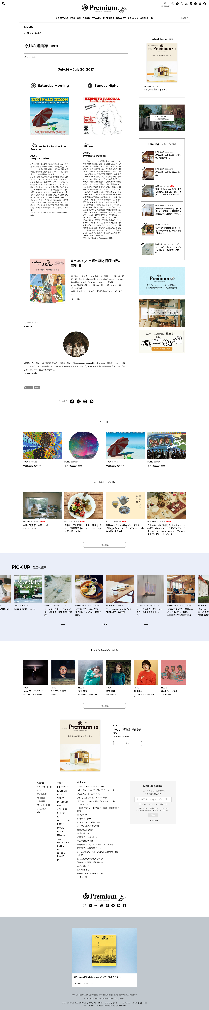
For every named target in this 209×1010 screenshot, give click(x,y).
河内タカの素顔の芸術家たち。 (91, 862)
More (105, 544)
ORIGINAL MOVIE (62, 855)
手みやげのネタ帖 (85, 840)
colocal (134, 1003)
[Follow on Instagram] (172, 3)
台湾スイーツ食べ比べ (87, 837)
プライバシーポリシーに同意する (154, 804)
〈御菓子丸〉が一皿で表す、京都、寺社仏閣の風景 (98, 809)
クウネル (114, 1003)
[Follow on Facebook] (204, 3)
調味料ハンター (84, 818)
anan (64, 1003)
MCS (145, 1003)
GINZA (100, 1003)
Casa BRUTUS (80, 1003)
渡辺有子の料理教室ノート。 (90, 848)
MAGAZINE (63, 842)
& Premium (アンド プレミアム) (104, 8)
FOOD (86, 18)
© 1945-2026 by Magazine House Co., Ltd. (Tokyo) (104, 999)
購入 (127, 743)
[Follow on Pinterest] (200, 3)
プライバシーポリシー (161, 808)
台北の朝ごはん (84, 833)
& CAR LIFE (83, 869)
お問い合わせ (121, 1006)
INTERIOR (108, 18)
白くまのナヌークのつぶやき (90, 858)
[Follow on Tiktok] (191, 3)
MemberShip (44, 805)
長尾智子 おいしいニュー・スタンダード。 (96, 844)
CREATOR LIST (165, 6)
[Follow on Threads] (182, 3)
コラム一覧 (82, 877)
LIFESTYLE (62, 18)
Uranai (61, 835)
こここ (140, 1003)
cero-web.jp (32, 373)
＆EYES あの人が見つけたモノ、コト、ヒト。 (98, 790)
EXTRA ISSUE (60, 848)
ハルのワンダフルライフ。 (89, 794)
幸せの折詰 (82, 815)
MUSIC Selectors (104, 649)
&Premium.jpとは (44, 789)
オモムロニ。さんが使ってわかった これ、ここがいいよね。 (98, 803)
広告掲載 (41, 801)
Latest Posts (104, 481)
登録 (153, 815)
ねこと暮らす (83, 866)
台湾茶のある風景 (85, 829)
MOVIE (60, 828)
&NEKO (144, 18)
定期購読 (41, 797)
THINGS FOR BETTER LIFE (90, 786)
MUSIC (34, 30)
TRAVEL (96, 18)
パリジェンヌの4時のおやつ (89, 822)
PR (58, 860)
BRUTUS (70, 1003)
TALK (59, 839)
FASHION (75, 18)
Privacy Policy (109, 1006)
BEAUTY (121, 18)
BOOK (60, 831)
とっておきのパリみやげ (88, 826)
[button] (63, 624)
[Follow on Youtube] (186, 3)
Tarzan (127, 1003)
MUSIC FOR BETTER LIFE (90, 873)
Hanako (107, 1003)
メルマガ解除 (153, 820)
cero (31, 325)
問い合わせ (42, 794)
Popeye (121, 1003)
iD (152, 18)
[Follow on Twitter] (177, 3)
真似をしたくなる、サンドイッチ (92, 797)
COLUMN (133, 18)
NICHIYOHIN (64, 820)
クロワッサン (92, 1003)
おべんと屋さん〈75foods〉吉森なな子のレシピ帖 (98, 853)
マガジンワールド (89, 1006)
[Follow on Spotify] (195, 3)
